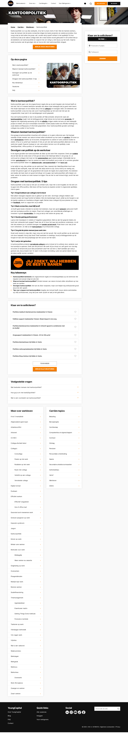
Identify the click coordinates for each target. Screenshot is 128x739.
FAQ (9, 719)
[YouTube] (76, 712)
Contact (53, 3)
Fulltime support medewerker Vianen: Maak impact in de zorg (35, 319)
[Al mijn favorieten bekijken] (85, 3)
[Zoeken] (91, 3)
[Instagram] (72, 712)
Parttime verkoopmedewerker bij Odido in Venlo (30, 349)
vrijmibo (44, 121)
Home (13, 27)
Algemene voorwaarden (107, 727)
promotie (68, 119)
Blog (9, 716)
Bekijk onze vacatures (45, 47)
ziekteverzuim (37, 162)
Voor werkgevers (42, 719)
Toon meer (44, 363)
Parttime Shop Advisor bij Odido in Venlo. (27, 356)
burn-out (64, 162)
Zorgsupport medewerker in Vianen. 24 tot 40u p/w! (31, 335)
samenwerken (43, 158)
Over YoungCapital (14, 712)
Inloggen (114, 3)
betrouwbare (37, 227)
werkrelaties (28, 213)
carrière (67, 137)
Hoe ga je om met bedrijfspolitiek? (23, 393)
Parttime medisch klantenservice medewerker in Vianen (32, 312)
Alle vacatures (41, 712)
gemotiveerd (20, 160)
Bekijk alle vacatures (44, 369)
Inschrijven (101, 3)
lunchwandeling (16, 119)
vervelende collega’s (37, 244)
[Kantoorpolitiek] (63, 75)
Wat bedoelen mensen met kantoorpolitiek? (26, 387)
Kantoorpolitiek (41, 27)
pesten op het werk (49, 224)
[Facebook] (84, 712)
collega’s (48, 109)
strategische (19, 140)
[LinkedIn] (67, 712)
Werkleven (30, 27)
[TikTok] (80, 712)
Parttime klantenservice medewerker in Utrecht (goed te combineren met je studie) (39, 327)
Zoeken (102, 58)
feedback (16, 202)
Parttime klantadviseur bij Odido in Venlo (27, 342)
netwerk (63, 209)
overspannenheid (49, 162)
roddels (75, 154)
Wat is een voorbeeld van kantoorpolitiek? (26, 398)
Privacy (118, 727)
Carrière (21, 27)
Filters (101, 39)
